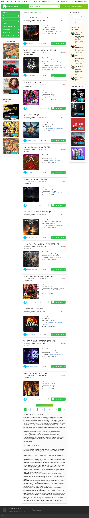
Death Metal (57, 257)
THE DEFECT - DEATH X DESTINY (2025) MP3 (39, 341)
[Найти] (58, 6)
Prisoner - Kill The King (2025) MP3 (35, 18)
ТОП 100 (17, 2)
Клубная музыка (47, 2)
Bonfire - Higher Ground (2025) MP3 (35, 373)
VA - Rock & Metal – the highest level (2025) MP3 (40, 50)
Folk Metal (57, 160)
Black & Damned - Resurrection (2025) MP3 (38, 212)
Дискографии (26, 2)
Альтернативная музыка (7, 22)
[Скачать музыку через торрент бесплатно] (13, 6)
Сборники (36, 2)
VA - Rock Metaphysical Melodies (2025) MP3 (38, 276)
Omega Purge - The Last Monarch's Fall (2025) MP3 (41, 244)
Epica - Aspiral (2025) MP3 (32, 115)
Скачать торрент (59, 43)
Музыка (50, 31)
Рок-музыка (51, 67)
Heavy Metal (57, 31)
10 (56, 409)
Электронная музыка (9, 35)
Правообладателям (37, 510)
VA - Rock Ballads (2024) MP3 (33, 309)
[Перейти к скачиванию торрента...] (31, 33)
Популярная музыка (81, 2)
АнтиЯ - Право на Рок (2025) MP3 (35, 179)
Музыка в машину (66, 2)
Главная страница (6, 2)
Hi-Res (57, 2)
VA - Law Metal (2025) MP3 (32, 82)
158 (64, 409)
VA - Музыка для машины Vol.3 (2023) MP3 (79, 47)
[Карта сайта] (24, 511)
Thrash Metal (58, 193)
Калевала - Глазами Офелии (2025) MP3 (37, 147)
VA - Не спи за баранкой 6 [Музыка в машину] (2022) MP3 (79, 70)
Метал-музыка (60, 67)
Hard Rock (45, 98)
